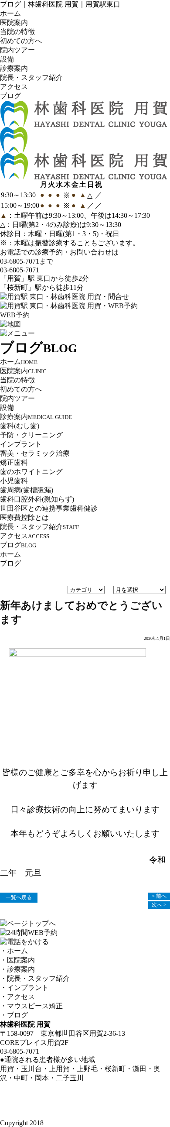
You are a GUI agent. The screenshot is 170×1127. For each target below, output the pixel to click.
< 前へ (159, 896)
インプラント (21, 444)
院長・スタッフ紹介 (31, 77)
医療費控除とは (24, 517)
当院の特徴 (17, 31)
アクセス (14, 86)
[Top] (83, 175)
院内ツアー (17, 50)
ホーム (10, 13)
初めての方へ (21, 41)
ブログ (10, 96)
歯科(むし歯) (19, 425)
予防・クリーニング (31, 435)
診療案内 (14, 68)
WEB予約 (15, 315)
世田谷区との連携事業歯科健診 (49, 508)
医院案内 (14, 22)
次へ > (159, 905)
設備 (7, 59)
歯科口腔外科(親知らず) (37, 499)
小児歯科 (14, 480)
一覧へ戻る (19, 897)
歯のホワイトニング (31, 471)
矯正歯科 (14, 462)
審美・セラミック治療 (35, 453)
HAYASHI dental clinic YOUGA (92, 1123)
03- (19, 261)
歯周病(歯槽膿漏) (26, 490)
